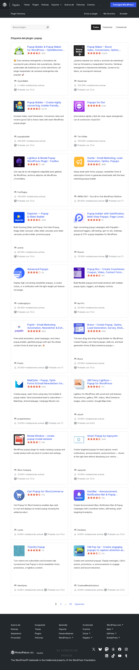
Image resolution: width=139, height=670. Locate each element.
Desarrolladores (66, 633)
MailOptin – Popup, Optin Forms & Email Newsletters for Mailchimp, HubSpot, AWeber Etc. (45, 382)
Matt (110, 629)
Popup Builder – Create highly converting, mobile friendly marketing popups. (44, 104)
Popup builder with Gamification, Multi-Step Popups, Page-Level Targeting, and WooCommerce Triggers (105, 215)
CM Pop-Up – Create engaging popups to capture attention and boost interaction (106, 549)
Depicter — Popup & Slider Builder (37, 215)
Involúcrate (88, 625)
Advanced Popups (37, 269)
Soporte (62, 629)
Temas (38, 629)
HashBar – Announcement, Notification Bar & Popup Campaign (102, 493)
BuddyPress (113, 638)
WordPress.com (115, 625)
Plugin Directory (18, 13)
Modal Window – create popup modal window (40, 437)
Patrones (39, 638)
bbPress (112, 633)
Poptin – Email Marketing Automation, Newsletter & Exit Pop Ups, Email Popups (44, 326)
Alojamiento (16, 633)
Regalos (87, 638)
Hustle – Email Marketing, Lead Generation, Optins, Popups (104, 160)
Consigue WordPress (123, 5)
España (40, 653)
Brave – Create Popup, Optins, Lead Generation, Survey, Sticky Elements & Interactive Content (105, 326)
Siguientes (79, 604)
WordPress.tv (66, 638)
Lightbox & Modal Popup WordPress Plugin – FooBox (43, 160)
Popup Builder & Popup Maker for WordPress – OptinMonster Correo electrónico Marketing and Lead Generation (45, 48)
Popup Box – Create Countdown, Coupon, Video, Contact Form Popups (106, 271)
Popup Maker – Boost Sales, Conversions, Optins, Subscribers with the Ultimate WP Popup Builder (104, 48)
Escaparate (40, 625)
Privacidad (15, 638)
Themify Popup (36, 547)
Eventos (86, 629)
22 (70, 604)
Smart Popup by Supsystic (102, 435)
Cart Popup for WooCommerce (45, 491)
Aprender (63, 625)
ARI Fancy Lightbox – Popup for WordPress (99, 382)
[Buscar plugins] (47, 27)
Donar (87, 633)
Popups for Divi (96, 102)
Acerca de (15, 625)
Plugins (38, 633)
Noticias (14, 629)
